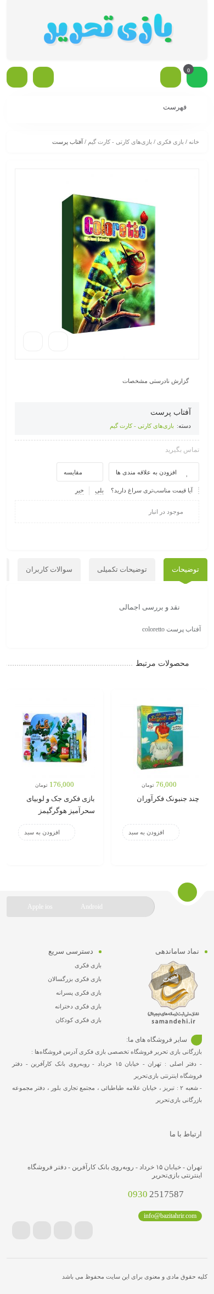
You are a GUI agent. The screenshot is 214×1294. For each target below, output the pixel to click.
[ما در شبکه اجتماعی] (17, 77)
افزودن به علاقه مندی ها (146, 472)
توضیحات (185, 569)
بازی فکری (170, 141)
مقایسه (73, 472)
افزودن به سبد (146, 832)
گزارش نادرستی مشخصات (155, 381)
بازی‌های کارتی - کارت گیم (120, 141)
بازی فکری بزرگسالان (75, 979)
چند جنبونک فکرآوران (168, 798)
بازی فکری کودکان (78, 1020)
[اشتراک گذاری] (58, 341)
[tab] (185, 569)
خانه (194, 141)
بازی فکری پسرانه (79, 992)
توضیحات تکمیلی (122, 569)
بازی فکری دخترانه (78, 1006)
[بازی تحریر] (107, 30)
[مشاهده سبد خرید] (197, 78)
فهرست (175, 107)
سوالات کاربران (49, 569)
